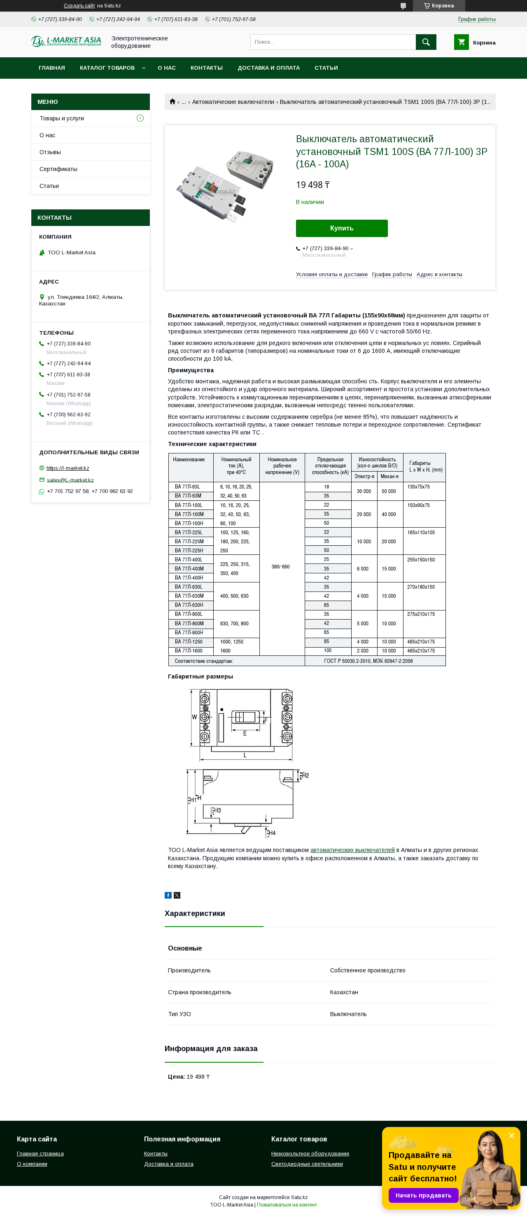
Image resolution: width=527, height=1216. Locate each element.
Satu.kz (299, 1197)
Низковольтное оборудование (310, 1153)
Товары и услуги (62, 118)
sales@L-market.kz (70, 480)
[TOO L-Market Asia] (66, 45)
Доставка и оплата (269, 68)
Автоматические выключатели (233, 102)
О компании (32, 1164)
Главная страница (40, 1153)
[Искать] (426, 42)
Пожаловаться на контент (287, 1205)
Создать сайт (79, 6)
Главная (52, 68)
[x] (177, 896)
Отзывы (50, 152)
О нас (167, 68)
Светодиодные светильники (307, 1164)
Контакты (207, 68)
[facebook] (168, 896)
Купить (342, 228)
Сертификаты (58, 169)
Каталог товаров (107, 68)
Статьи (326, 68)
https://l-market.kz (68, 468)
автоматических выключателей (352, 850)
